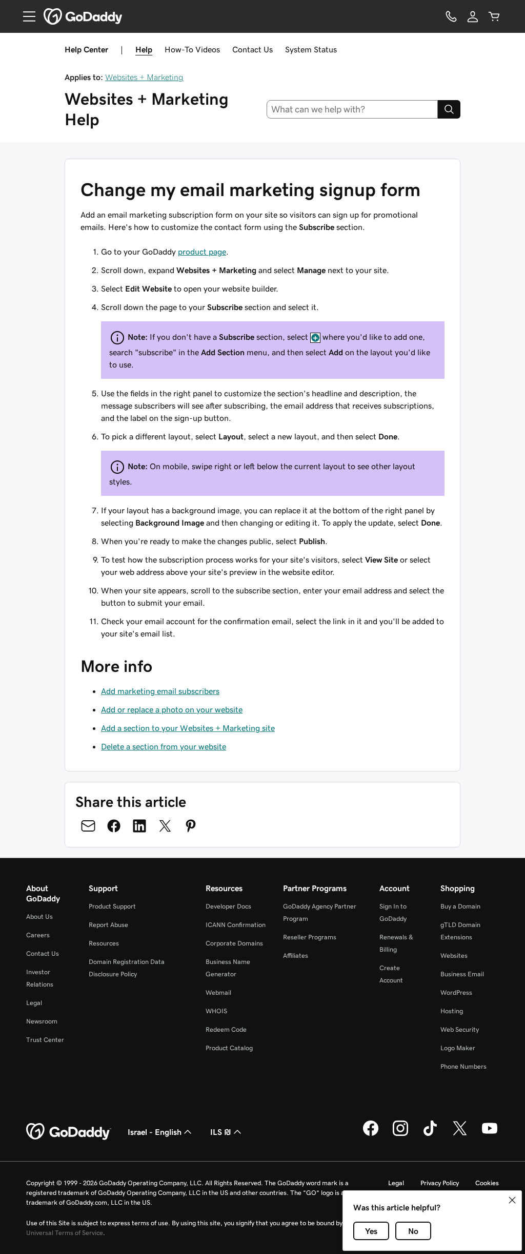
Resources (104, 943)
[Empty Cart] (494, 16)
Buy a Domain (460, 906)
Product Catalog (229, 1048)
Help (143, 49)
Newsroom (41, 1021)
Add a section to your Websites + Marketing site (188, 728)
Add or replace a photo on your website (172, 709)
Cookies (487, 1183)
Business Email (462, 974)
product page (202, 251)
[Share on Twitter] (165, 826)
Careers (38, 935)
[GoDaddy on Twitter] (460, 1134)
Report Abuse (108, 924)
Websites (454, 955)
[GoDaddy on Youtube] (489, 1134)
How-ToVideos (192, 49)
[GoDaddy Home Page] (68, 1132)
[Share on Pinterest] (191, 826)
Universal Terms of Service (64, 1232)
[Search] (449, 109)
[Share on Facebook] (114, 826)
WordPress (456, 992)
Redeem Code (226, 1029)
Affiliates (295, 955)
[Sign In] (472, 16)
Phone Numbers (463, 1066)
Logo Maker (457, 1048)
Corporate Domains (234, 943)
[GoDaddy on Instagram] (400, 1134)
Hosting (451, 1011)
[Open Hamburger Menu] (25, 16)
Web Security (459, 1029)
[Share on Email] (88, 826)
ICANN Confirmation (236, 924)
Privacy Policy (439, 1183)
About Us (39, 916)
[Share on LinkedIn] (139, 826)
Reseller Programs (309, 937)
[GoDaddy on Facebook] (370, 1134)
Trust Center (45, 1039)
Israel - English (154, 1132)
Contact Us (252, 49)
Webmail (218, 992)
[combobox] (352, 109)
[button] (512, 1200)
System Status (311, 49)
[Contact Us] (451, 16)
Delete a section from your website (163, 746)
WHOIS (216, 1011)
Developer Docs (228, 906)
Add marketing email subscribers (160, 691)
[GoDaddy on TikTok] (430, 1134)
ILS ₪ (220, 1132)
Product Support (112, 906)
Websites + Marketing (144, 77)
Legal (34, 1002)
